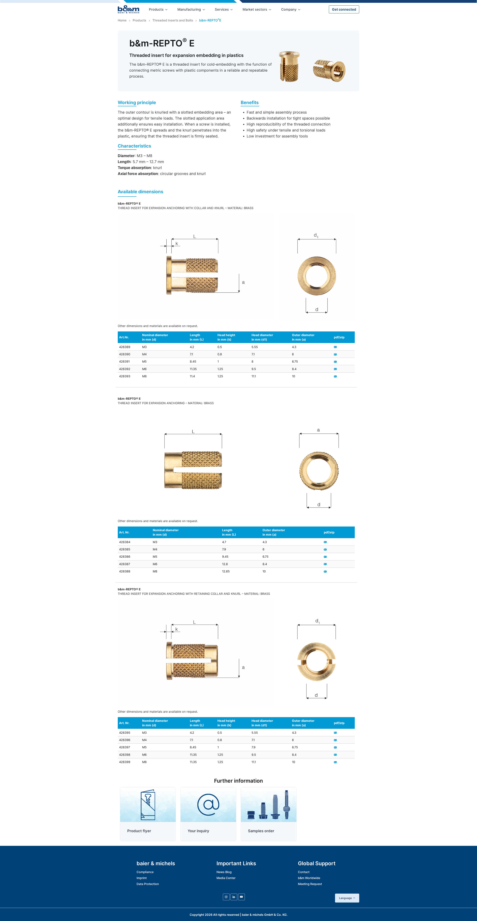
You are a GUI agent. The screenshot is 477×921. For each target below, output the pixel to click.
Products (156, 9)
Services (222, 9)
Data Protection (148, 884)
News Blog (224, 872)
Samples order (261, 831)
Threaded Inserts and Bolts (172, 20)
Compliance (145, 872)
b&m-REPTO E (210, 20)
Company (288, 9)
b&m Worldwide (309, 878)
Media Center (226, 878)
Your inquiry (198, 831)
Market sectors (255, 9)
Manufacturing (189, 9)
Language (345, 898)
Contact (303, 872)
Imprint (142, 878)
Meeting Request (310, 884)
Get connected (344, 9)
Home (122, 20)
